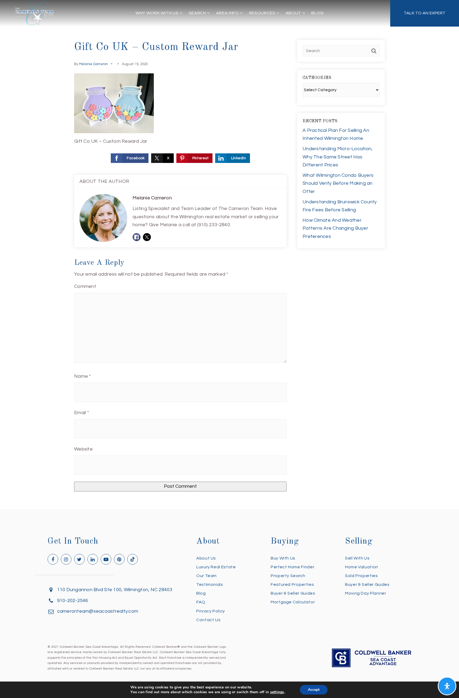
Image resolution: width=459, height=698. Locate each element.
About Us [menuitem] (206, 558)
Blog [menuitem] (317, 13)
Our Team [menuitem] (206, 576)
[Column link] (424, 13)
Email (81, 412)
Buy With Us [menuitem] (283, 558)
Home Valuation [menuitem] (361, 567)
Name (82, 376)
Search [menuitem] (198, 13)
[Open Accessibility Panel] (447, 686)
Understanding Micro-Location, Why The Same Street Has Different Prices (337, 156)
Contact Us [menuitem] (208, 620)
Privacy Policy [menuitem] (210, 611)
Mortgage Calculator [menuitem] (293, 602)
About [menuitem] (294, 13)
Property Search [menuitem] (288, 576)
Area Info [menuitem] (228, 13)
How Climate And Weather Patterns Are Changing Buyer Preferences (335, 228)
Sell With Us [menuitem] (357, 558)
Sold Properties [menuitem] (361, 576)
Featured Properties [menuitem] (292, 584)
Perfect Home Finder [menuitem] (292, 567)
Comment (85, 286)
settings (277, 692)
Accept (314, 689)
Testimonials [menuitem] (209, 584)
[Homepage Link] (34, 12)
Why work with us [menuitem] (157, 13)
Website (83, 449)
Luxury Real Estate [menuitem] (216, 567)
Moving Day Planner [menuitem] (365, 593)
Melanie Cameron (93, 64)
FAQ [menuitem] (200, 602)
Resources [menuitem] (262, 13)
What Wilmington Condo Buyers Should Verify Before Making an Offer (338, 183)
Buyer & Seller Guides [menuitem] (293, 593)
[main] (229, 254)
